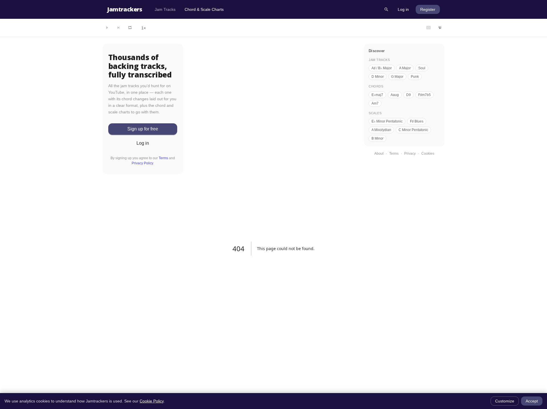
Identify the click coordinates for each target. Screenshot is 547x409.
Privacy (410, 154)
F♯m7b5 (424, 95)
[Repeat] (129, 27)
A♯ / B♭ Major (382, 68)
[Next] (118, 27)
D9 (408, 95)
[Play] (107, 27)
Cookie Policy (152, 401)
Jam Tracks (165, 9)
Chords (376, 86)
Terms (163, 158)
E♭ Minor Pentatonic (387, 121)
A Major (405, 68)
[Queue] (439, 27)
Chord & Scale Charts (204, 9)
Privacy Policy (142, 163)
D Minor (378, 77)
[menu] (264, 9)
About (378, 154)
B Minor (377, 138)
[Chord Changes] (428, 27)
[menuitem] (165, 9)
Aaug (395, 95)
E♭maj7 (377, 95)
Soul (421, 68)
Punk (415, 77)
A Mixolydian (381, 130)
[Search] (386, 9)
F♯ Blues (416, 121)
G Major (397, 77)
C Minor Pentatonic (413, 130)
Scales (375, 113)
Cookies (427, 154)
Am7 (375, 103)
